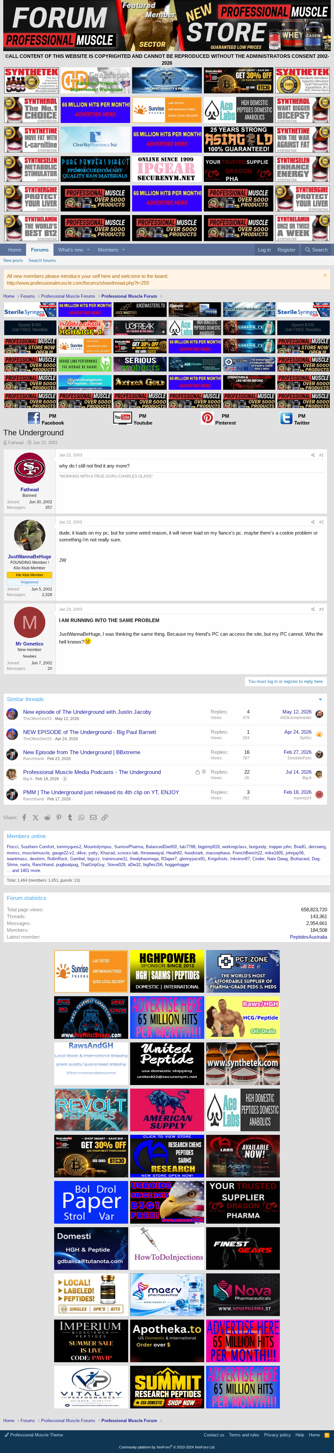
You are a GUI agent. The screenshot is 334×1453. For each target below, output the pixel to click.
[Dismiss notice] (324, 276)
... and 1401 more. (24, 870)
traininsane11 (114, 858)
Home (14, 249)
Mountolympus (98, 846)
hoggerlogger (177, 864)
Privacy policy (277, 1435)
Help (300, 1435)
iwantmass (17, 858)
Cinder (258, 858)
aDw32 (134, 864)
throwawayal (152, 852)
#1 (321, 455)
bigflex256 (152, 864)
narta (25, 864)
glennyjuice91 (192, 858)
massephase (218, 852)
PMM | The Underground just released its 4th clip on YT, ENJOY (101, 792)
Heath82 (174, 852)
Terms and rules (244, 1435)
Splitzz (305, 738)
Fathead (15, 442)
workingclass (234, 846)
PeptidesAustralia (308, 937)
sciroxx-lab (127, 852)
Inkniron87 (240, 858)
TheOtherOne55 (37, 718)
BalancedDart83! (161, 846)
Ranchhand (33, 758)
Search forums (42, 260)
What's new (70, 249)
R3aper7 (169, 858)
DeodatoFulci (299, 758)
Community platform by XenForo (167, 1447)
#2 (321, 522)
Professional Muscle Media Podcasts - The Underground (92, 772)
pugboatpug (67, 864)
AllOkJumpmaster (295, 717)
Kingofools (218, 858)
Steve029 (116, 864)
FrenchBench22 (247, 852)
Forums (40, 249)
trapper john (280, 846)
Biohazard (299, 858)
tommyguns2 (69, 846)
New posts (13, 260)
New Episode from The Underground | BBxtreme (81, 752)
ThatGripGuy (93, 864)
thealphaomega (144, 858)
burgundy (257, 846)
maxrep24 (302, 798)
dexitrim (37, 858)
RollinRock (57, 858)
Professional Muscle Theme (36, 1435)
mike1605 (274, 852)
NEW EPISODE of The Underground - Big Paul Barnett (89, 732)
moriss (13, 852)
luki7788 (187, 846)
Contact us (214, 1435)
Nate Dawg (277, 858)
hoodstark (194, 852)
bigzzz (93, 858)
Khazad (107, 852)
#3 (321, 609)
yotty (93, 852)
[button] (88, 250)
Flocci (12, 846)
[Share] (313, 455)
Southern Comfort (37, 846)
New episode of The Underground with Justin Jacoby (87, 712)
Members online (26, 836)
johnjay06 (295, 852)
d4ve (81, 852)
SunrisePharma (128, 846)
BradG (300, 846)
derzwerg (317, 846)
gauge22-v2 (63, 852)
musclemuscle (36, 852)
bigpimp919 (209, 846)
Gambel (77, 858)
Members (108, 249)
